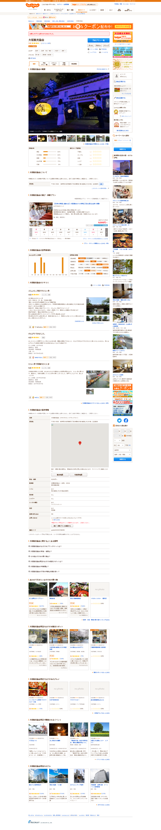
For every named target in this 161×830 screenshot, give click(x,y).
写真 (64, 63)
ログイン (59, 4)
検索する (123, 149)
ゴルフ (110, 10)
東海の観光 (39, 21)
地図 (101, 184)
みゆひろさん (39, 357)
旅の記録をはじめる (123, 130)
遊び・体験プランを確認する (62, 526)
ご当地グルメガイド (54, 13)
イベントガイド (64, 13)
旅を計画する (121, 81)
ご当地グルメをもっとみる (102, 713)
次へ (108, 103)
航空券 (102, 10)
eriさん (37, 397)
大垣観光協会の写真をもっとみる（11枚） (97, 144)
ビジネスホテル (48, 815)
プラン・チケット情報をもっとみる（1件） (97, 243)
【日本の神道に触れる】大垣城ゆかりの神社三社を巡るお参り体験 (77, 203)
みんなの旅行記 (81, 13)
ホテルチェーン (39, 815)
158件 (83, 606)
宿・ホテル (31, 815)
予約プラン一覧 (98, 40)
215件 (83, 793)
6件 (41, 656)
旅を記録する (121, 98)
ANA (75, 815)
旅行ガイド (39, 13)
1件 (41, 708)
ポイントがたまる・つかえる (35, 17)
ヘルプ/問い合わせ (130, 1)
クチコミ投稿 (94, 49)
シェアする (93, 52)
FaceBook (126, 420)
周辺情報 (74, 64)
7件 (82, 656)
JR (71, 815)
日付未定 (129, 435)
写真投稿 (104, 49)
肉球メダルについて (126, 116)
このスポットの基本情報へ (99, 188)
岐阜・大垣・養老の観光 (58, 21)
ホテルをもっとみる (104, 805)
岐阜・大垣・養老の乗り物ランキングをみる (96, 620)
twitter (119, 420)
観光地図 (60, 475)
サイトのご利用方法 (120, 1)
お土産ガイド (73, 13)
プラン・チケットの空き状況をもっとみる (95, 238)
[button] (80, 443)
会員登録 (66, 4)
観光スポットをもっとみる (102, 672)
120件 (41, 793)
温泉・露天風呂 (57, 815)
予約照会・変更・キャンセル (121, 4)
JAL (73, 815)
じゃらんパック (58, 9)
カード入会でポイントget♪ (123, 44)
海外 (119, 10)
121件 (103, 793)
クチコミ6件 (46, 43)
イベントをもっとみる (103, 759)
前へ (30, 232)
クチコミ (54, 63)
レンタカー (93, 10)
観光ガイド (45, 13)
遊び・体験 (70, 10)
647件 (42, 606)
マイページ (132, 4)
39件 (61, 658)
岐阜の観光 (47, 21)
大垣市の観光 (70, 21)
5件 (62, 603)
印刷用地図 (78, 475)
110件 (62, 793)
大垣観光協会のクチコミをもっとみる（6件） (96, 403)
